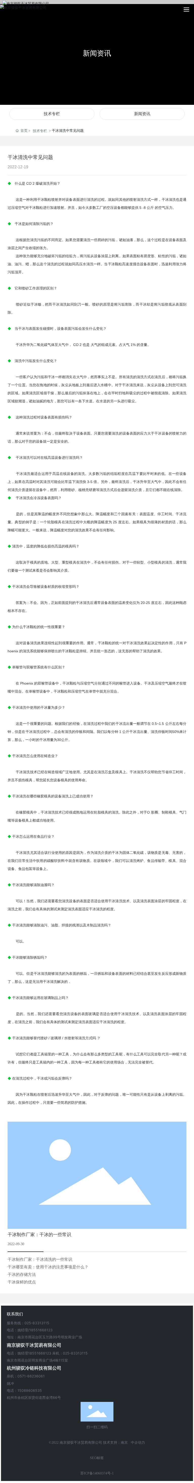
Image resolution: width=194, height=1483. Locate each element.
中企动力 (138, 1442)
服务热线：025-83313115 (28, 1323)
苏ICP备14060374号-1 (97, 1473)
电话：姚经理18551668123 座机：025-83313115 (47, 1353)
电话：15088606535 (24, 1390)
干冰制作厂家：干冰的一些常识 (39, 1234)
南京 (124, 1442)
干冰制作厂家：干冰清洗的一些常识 (40, 1259)
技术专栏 (52, 114)
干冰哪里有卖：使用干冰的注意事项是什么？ (48, 1267)
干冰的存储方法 (22, 1274)
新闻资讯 (97, 53)
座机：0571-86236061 (26, 1376)
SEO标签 (97, 1458)
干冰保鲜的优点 (22, 1282)
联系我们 (15, 1313)
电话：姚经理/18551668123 (30, 1330)
